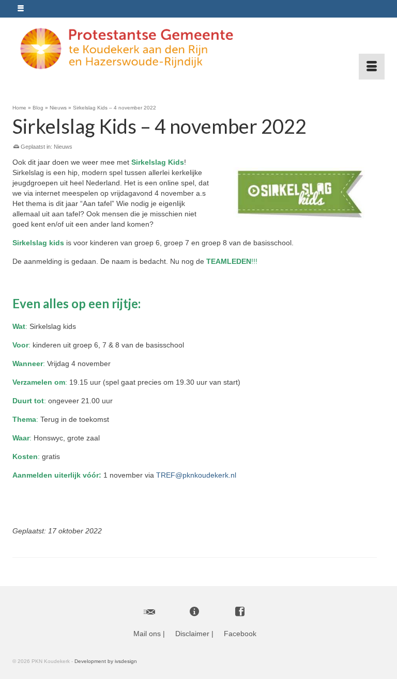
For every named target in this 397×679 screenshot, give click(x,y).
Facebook (240, 633)
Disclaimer (192, 633)
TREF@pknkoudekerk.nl (196, 475)
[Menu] (372, 67)
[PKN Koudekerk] (194, 49)
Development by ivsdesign (105, 661)
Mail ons (147, 633)
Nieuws (63, 147)
